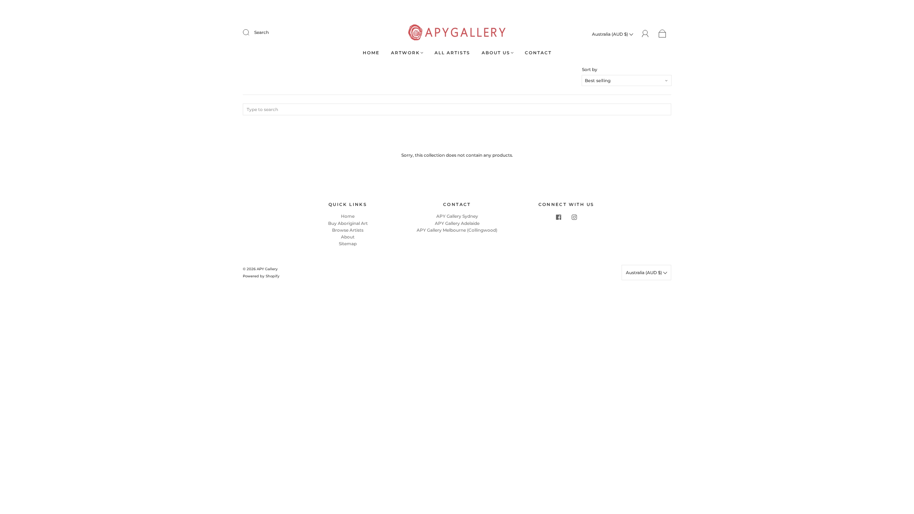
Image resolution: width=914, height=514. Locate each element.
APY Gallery (267, 269)
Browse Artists (347, 230)
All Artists (452, 52)
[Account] (645, 33)
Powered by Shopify (261, 276)
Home (371, 52)
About (348, 237)
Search (261, 32)
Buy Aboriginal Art (348, 223)
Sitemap (348, 243)
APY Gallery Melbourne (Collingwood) (457, 230)
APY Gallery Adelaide (457, 223)
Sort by (589, 69)
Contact (538, 52)
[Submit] (250, 32)
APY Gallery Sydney (457, 216)
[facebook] (558, 217)
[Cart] (662, 34)
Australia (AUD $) (610, 34)
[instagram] (574, 217)
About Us (496, 52)
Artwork (405, 52)
